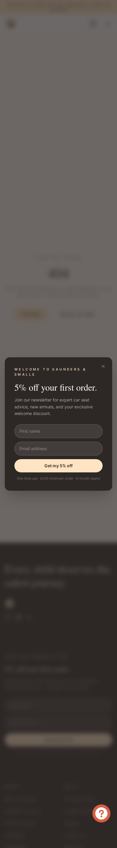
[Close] (103, 366)
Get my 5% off (58, 465)
